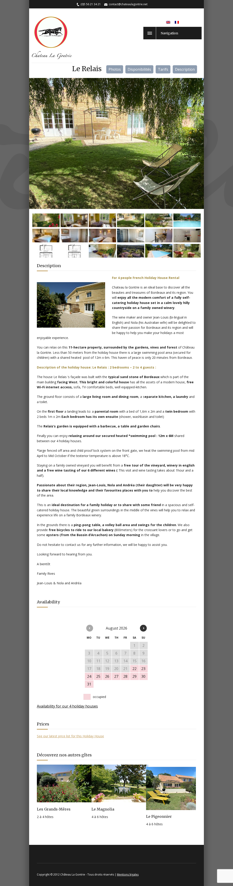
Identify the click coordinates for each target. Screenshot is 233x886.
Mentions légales (128, 874)
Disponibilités (139, 69)
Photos (115, 69)
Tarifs (163, 69)
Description (185, 69)
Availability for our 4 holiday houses (67, 706)
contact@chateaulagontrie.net (128, 4)
